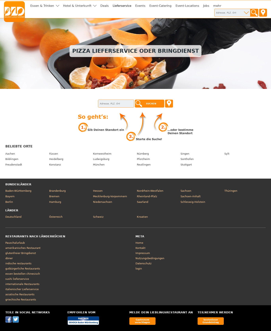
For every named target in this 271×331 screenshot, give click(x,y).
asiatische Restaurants (20, 294)
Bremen (54, 196)
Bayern (9, 196)
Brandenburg (57, 190)
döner (9, 258)
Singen (185, 153)
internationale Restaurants (22, 284)
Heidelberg (56, 159)
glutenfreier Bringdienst (20, 253)
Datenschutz (144, 263)
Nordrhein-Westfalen (150, 190)
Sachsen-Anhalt (191, 196)
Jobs (206, 6)
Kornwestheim (102, 153)
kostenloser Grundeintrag (211, 320)
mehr (217, 6)
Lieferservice (122, 6)
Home (139, 242)
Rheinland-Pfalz (147, 196)
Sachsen (186, 190)
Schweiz (98, 216)
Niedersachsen (102, 201)
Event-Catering (160, 6)
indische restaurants (18, 263)
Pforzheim (143, 159)
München (99, 164)
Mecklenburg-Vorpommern (110, 196)
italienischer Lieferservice (22, 289)
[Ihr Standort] (263, 13)
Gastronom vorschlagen (142, 320)
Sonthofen (187, 159)
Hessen (98, 190)
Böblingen (11, 159)
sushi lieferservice (17, 278)
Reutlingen (144, 164)
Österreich (55, 216)
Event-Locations (187, 6)
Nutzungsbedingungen (150, 258)
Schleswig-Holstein (193, 201)
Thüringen (230, 190)
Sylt (226, 153)
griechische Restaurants (20, 299)
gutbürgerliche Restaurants (22, 268)
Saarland (142, 201)
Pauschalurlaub (15, 242)
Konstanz (55, 164)
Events (140, 6)
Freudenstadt (13, 164)
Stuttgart (186, 164)
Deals (104, 6)
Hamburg (55, 201)
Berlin (9, 201)
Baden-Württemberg (18, 190)
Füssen (53, 153)
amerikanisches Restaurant (22, 247)
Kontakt (140, 247)
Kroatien (142, 216)
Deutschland (13, 216)
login (139, 268)
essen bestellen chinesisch (22, 273)
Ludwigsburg (101, 159)
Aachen (10, 153)
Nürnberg (143, 153)
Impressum (143, 253)
